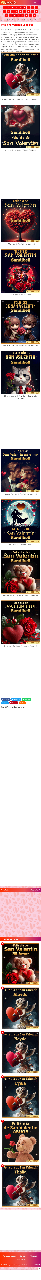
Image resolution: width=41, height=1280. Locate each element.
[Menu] (34, 2)
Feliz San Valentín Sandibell (17, 24)
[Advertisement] (20, 173)
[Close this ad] (39, 1268)
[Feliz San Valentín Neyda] (20, 1052)
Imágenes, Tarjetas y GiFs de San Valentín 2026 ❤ (23, 1265)
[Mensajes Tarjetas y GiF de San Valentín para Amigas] (20, 1141)
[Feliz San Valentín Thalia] (20, 1186)
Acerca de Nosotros (10, 1256)
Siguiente (34, 890)
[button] (5, 7)
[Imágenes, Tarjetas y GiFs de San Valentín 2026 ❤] (9, 2)
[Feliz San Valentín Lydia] (20, 1097)
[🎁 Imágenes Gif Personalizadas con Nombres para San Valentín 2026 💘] (20, 964)
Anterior (6, 890)
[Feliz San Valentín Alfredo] (20, 1008)
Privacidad (33, 1256)
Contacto (23, 1256)
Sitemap (20, 1259)
